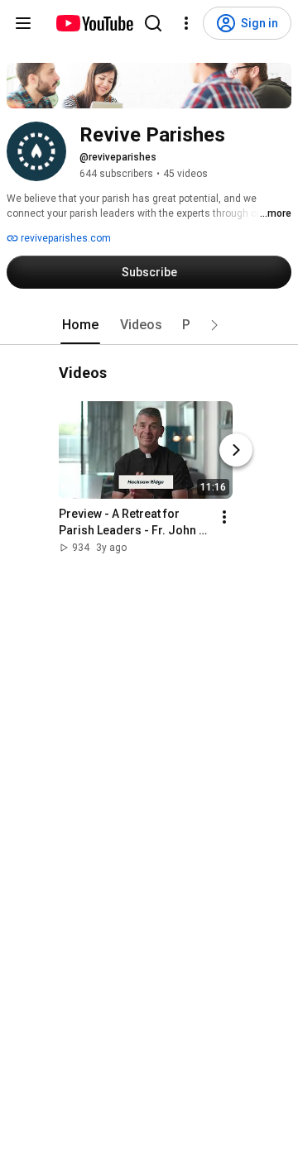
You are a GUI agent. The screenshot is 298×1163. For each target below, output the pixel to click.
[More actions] (224, 517)
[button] (214, 325)
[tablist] (149, 325)
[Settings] (186, 23)
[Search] (153, 23)
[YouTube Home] (94, 23)
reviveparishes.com (64, 238)
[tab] (80, 325)
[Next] (235, 450)
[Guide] (23, 23)
